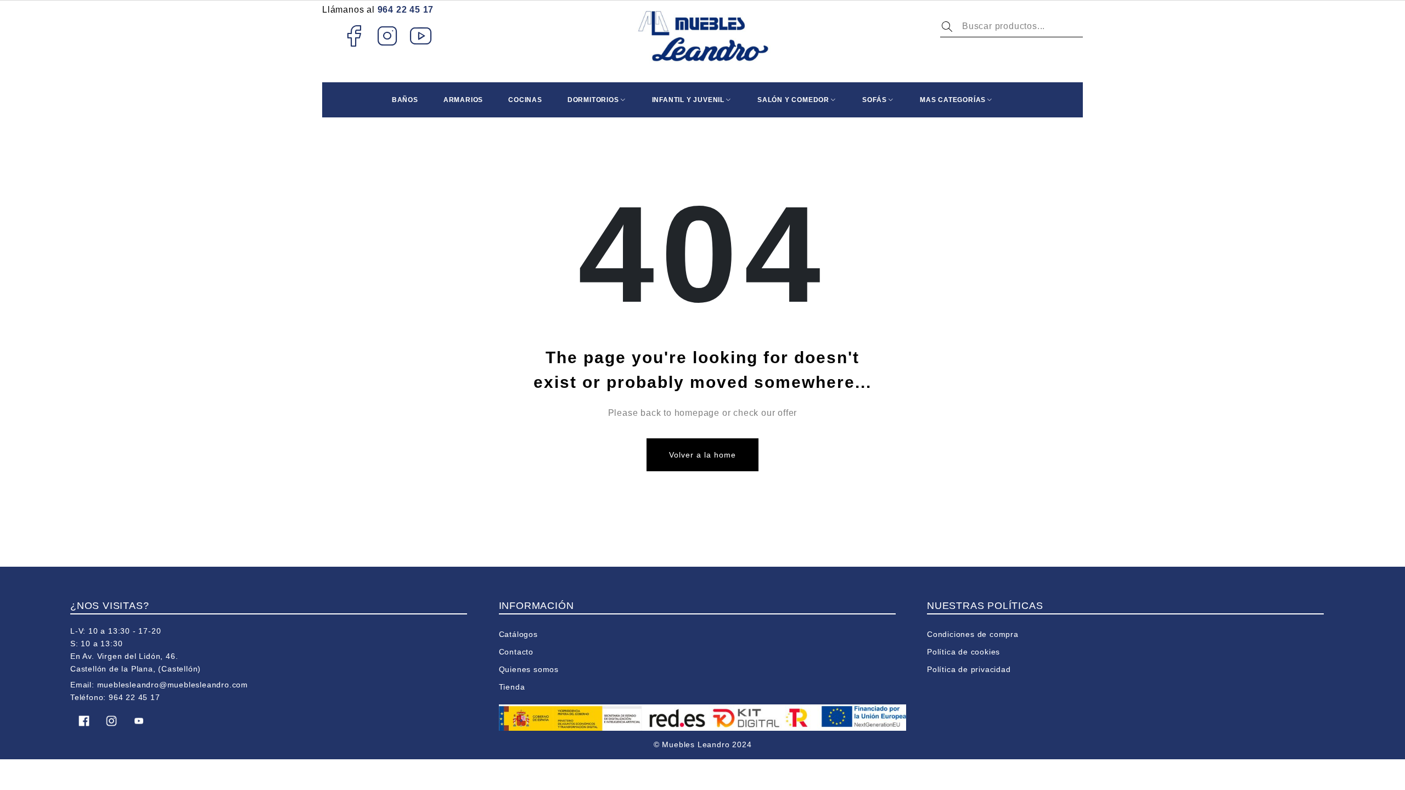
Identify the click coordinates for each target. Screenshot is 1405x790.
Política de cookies (963, 651)
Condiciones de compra (973, 634)
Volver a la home (703, 454)
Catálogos (518, 634)
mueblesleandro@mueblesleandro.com (172, 684)
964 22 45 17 (406, 9)
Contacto (516, 651)
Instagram (387, 35)
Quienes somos (529, 669)
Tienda (512, 686)
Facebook (353, 35)
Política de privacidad (969, 669)
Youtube (421, 35)
